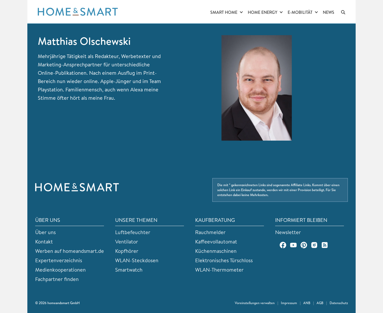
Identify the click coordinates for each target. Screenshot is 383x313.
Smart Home (223, 12)
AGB (320, 303)
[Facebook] (283, 245)
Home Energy (262, 12)
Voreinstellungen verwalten (255, 303)
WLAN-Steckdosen (136, 260)
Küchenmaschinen (216, 250)
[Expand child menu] (241, 12)
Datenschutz (339, 303)
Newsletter (288, 232)
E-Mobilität (300, 12)
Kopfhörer (126, 250)
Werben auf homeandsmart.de (69, 250)
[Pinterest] (304, 245)
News (328, 12)
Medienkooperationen (60, 269)
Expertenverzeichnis (58, 260)
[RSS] (325, 245)
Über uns (45, 232)
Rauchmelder (210, 232)
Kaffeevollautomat (216, 241)
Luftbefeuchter (132, 232)
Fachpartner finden (57, 279)
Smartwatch (129, 269)
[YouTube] (293, 245)
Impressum (289, 303)
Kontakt (44, 241)
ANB (306, 303)
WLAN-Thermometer (219, 269)
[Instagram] (314, 245)
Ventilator (126, 241)
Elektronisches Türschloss (224, 260)
